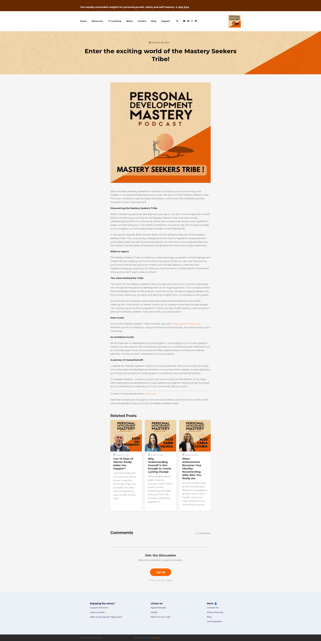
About (129, 21)
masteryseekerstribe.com (185, 323)
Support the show (99, 607)
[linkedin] (188, 21)
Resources (97, 21)
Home (83, 21)
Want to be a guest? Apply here (106, 617)
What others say (215, 612)
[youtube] (184, 21)
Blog (153, 21)
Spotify (154, 612)
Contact (142, 21)
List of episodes (214, 621)
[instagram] (192, 21)
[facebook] (195, 21)
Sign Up (160, 572)
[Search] (177, 21)
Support (165, 21)
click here (150, 393)
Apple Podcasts (158, 607)
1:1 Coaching (114, 21)
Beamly (156, 638)
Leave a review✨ (98, 612)
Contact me (213, 607)
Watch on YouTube (160, 617)
